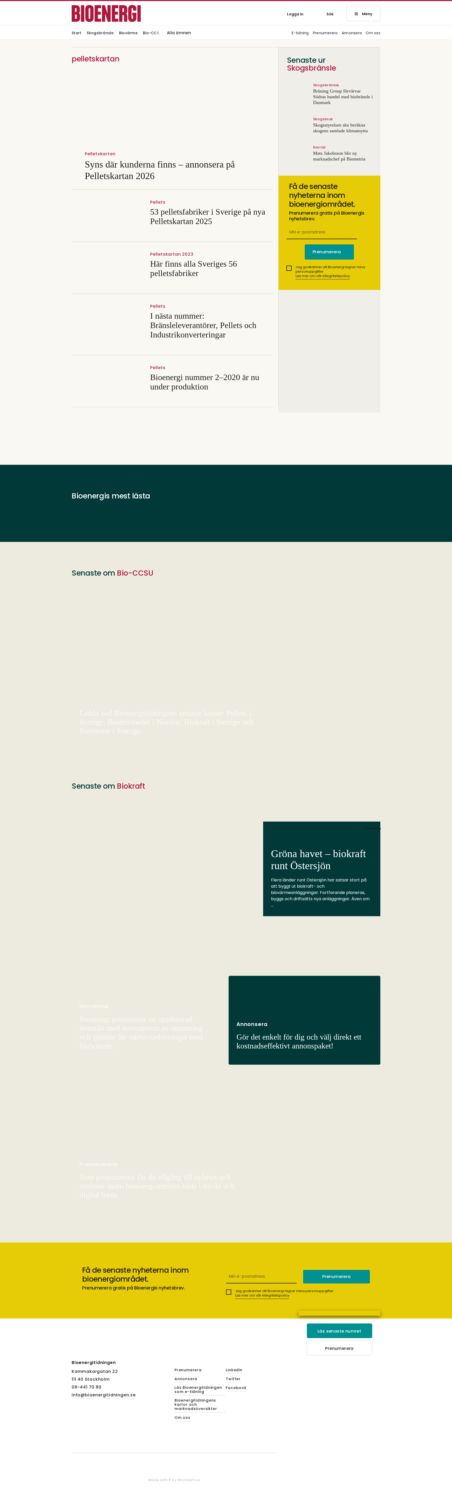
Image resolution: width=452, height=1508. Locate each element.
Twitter (233, 1379)
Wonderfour (189, 1479)
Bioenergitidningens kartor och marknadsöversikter (195, 1404)
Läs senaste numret (339, 1331)
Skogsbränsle (100, 33)
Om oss (373, 33)
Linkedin (234, 1370)
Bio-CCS (151, 33)
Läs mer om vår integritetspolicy (323, 275)
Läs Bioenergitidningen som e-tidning (198, 1389)
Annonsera (352, 33)
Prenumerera (325, 33)
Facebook (236, 1388)
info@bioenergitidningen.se (104, 1395)
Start (76, 33)
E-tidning (300, 33)
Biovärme (128, 33)
